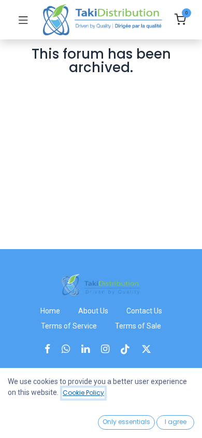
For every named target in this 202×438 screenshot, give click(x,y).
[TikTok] (128, 349)
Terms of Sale (138, 326)
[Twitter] (149, 349)
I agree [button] (175, 421)
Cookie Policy (83, 392)
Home (50, 311)
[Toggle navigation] (23, 20)
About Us (93, 311)
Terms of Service (69, 326)
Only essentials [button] (126, 421)
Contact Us (144, 311)
